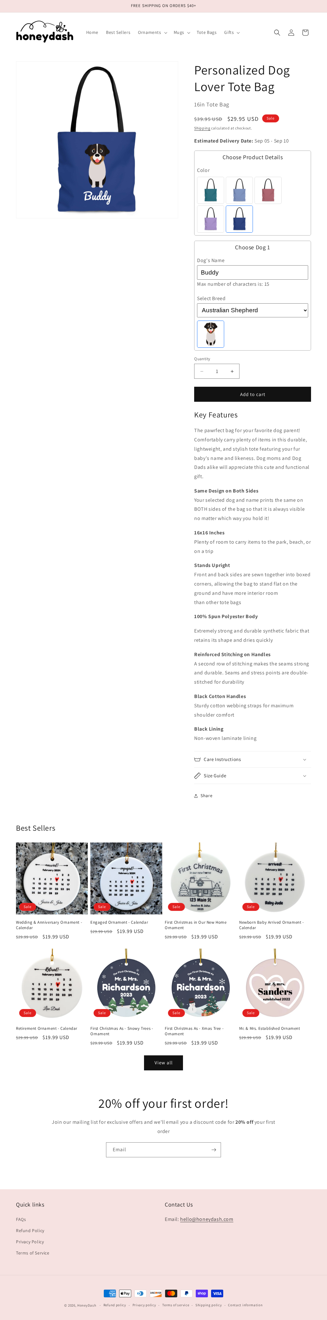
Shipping (202, 128)
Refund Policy (30, 1230)
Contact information (245, 1305)
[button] (152, 32)
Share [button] (206, 795)
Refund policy (114, 1305)
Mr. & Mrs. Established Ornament (269, 1028)
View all (164, 1063)
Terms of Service (32, 1253)
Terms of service (175, 1305)
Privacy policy (144, 1305)
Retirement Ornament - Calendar (46, 1028)
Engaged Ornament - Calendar (119, 922)
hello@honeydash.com (206, 1219)
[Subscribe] (214, 1149)
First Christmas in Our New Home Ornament (196, 925)
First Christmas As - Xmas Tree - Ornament (194, 1031)
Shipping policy (208, 1305)
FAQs (21, 1219)
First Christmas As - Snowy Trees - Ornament (121, 1031)
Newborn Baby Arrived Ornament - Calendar (271, 925)
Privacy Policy (30, 1242)
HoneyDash (86, 1305)
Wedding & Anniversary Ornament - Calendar (49, 925)
